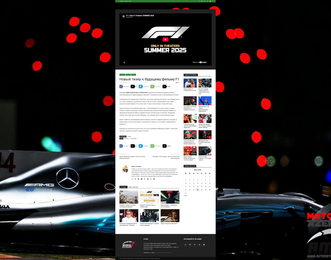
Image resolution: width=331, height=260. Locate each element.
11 (189, 183)
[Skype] (139, 179)
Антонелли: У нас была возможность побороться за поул (190, 108)
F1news (129, 136)
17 (185, 186)
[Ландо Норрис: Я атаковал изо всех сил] (190, 83)
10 (185, 183)
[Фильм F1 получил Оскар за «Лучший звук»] (149, 197)
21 (201, 186)
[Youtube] (210, 1)
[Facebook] (199, 1)
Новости (128, 74)
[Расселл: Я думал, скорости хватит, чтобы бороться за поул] (205, 83)
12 (193, 183)
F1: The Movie (133, 138)
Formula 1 (122, 74)
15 (205, 183)
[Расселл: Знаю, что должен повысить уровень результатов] (190, 134)
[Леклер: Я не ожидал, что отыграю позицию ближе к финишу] (205, 118)
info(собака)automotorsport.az (164, 252)
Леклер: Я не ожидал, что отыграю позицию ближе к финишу (205, 126)
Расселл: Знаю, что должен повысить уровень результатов (189, 142)
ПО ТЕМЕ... (123, 187)
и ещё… (133, 74)
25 (189, 190)
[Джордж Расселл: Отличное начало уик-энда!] (205, 134)
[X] (207, 1)
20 (197, 186)
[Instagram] (201, 1)
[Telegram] (142, 179)
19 (193, 186)
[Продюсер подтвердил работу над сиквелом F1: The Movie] (128, 215)
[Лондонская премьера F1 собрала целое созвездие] (149, 215)
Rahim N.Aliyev (136, 166)
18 (189, 186)
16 (209, 183)
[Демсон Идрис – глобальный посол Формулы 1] (170, 197)
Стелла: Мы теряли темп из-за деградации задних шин (190, 126)
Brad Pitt (126, 138)
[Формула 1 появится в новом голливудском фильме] (128, 197)
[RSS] (204, 1)
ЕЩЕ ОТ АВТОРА (133, 187)
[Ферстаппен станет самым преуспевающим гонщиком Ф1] (205, 100)
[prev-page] (120, 229)
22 (205, 186)
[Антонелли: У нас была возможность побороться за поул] (190, 100)
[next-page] (123, 229)
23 (209, 186)
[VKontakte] (148, 179)
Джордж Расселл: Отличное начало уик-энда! (204, 142)
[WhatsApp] (151, 179)
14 (201, 183)
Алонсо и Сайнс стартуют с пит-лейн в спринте (205, 158)
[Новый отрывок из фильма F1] (170, 215)
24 (185, 190)
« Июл (185, 195)
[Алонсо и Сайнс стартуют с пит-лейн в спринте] (205, 150)
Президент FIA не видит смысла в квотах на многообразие (165, 157)
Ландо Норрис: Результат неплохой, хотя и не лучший (189, 158)
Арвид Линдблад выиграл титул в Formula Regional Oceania (132, 157)
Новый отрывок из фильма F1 (169, 223)
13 (197, 183)
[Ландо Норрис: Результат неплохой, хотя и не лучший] (190, 150)
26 (193, 190)
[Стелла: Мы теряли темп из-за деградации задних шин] (190, 118)
